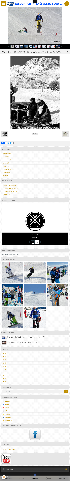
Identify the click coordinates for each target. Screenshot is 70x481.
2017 (4, 360)
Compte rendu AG (8, 169)
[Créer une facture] (62, 478)
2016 (4, 366)
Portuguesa (8, 420)
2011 (4, 378)
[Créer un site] (8, 478)
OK (66, 391)
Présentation (7, 153)
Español (6, 407)
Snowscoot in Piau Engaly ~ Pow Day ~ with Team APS (26, 337)
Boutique (5, 175)
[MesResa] (35, 478)
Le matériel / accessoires (10, 191)
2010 (4, 382)
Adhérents (6, 166)
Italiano (6, 411)
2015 (4, 363)
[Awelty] (48, 478)
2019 (4, 353)
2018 (4, 356)
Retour (35, 134)
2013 (4, 372)
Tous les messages (9, 449)
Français (7, 401)
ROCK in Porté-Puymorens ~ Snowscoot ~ (22, 342)
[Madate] (21, 478)
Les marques (6, 194)
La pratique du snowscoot (10, 188)
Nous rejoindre (7, 160)
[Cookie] (4, 477)
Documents (6, 172)
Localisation (6, 163)
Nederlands (7, 417)
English (6, 404)
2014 (4, 369)
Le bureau (6, 156)
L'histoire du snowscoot (10, 185)
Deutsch (7, 414)
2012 (4, 375)
